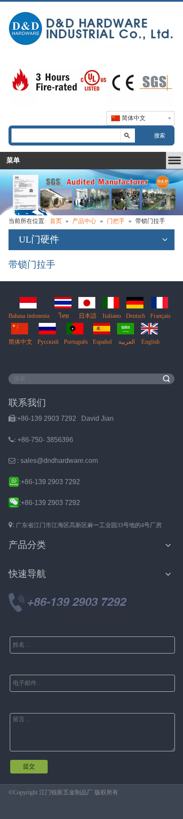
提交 (29, 766)
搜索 (159, 135)
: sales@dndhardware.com (53, 460)
